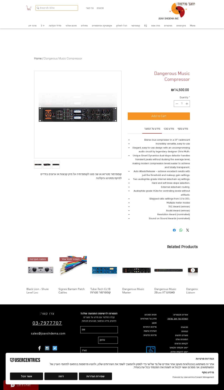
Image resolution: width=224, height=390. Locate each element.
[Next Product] (193, 270)
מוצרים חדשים (181, 335)
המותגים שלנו (182, 339)
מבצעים (184, 327)
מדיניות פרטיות (150, 335)
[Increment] (187, 104)
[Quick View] (104, 270)
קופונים (184, 331)
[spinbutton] (182, 104)
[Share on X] (188, 230)
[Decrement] (176, 104)
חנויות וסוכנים (151, 314)
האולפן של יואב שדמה (177, 318)
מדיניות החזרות (150, 327)
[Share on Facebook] (174, 230)
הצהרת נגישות (150, 331)
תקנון (154, 323)
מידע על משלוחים (149, 318)
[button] (29, 8)
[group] (112, 275)
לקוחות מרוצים (181, 343)
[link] (152, 128)
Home (38, 58)
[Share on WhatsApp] (181, 230)
